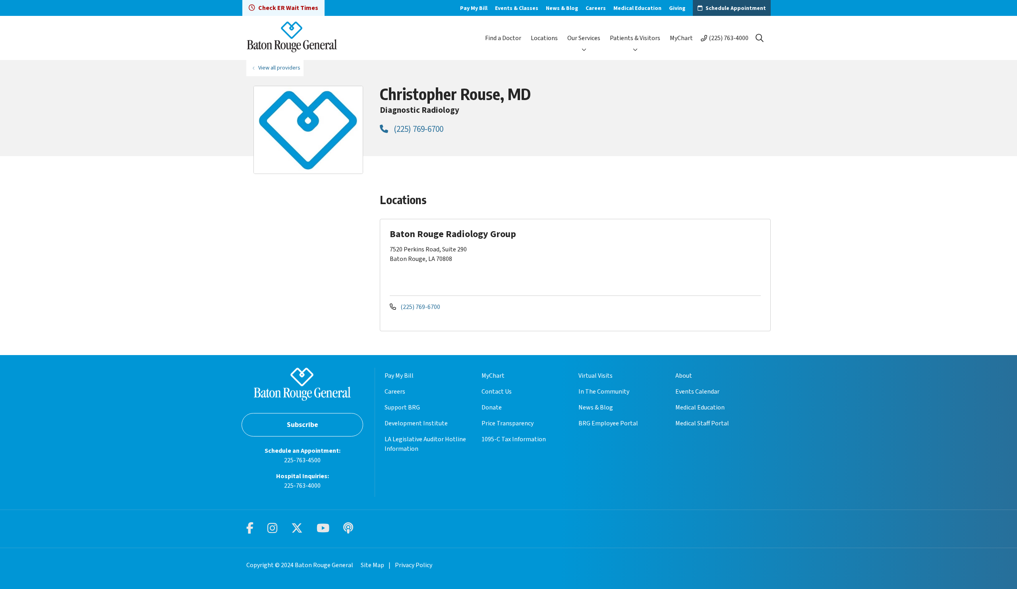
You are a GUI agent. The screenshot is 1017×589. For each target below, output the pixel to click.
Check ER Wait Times (288, 8)
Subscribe (302, 425)
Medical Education (637, 8)
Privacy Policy (413, 565)
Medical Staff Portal (702, 423)
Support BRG (402, 407)
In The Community (603, 391)
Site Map (372, 565)
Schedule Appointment (736, 8)
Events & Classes (516, 8)
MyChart (681, 38)
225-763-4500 (302, 460)
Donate (491, 407)
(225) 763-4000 (728, 38)
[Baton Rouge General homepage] (292, 38)
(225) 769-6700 (417, 129)
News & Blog (562, 8)
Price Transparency (507, 423)
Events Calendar (697, 391)
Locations (544, 38)
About (683, 375)
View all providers (279, 68)
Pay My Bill (473, 8)
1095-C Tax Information (513, 439)
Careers (596, 8)
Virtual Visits (595, 375)
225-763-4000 (302, 485)
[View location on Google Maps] (700, 256)
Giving (677, 8)
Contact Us (496, 391)
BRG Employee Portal (608, 423)
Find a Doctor (503, 38)
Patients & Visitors (635, 38)
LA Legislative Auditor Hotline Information (425, 444)
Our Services (583, 38)
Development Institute (416, 423)
